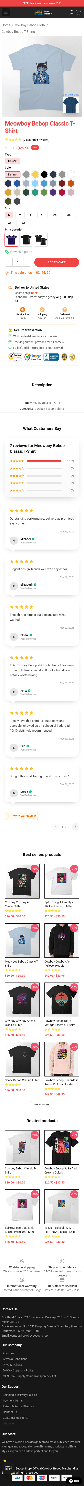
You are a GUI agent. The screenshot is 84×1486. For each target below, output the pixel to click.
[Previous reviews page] (55, 826)
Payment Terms (13, 1400)
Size (7, 208)
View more (42, 1104)
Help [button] (76, 1480)
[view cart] (78, 12)
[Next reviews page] (75, 826)
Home (6, 25)
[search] (71, 12)
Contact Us (10, 1412)
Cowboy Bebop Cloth (30, 25)
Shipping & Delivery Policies (20, 1395)
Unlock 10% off (8, 1468)
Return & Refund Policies (18, 1406)
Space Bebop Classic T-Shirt (22, 1080)
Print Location (14, 229)
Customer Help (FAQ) (16, 1417)
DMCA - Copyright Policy (18, 1370)
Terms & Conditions (15, 1359)
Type (8, 154)
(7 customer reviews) (36, 139)
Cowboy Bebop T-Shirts (18, 32)
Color (8, 167)
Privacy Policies (12, 1364)
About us (8, 1353)
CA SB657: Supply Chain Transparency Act (29, 1376)
